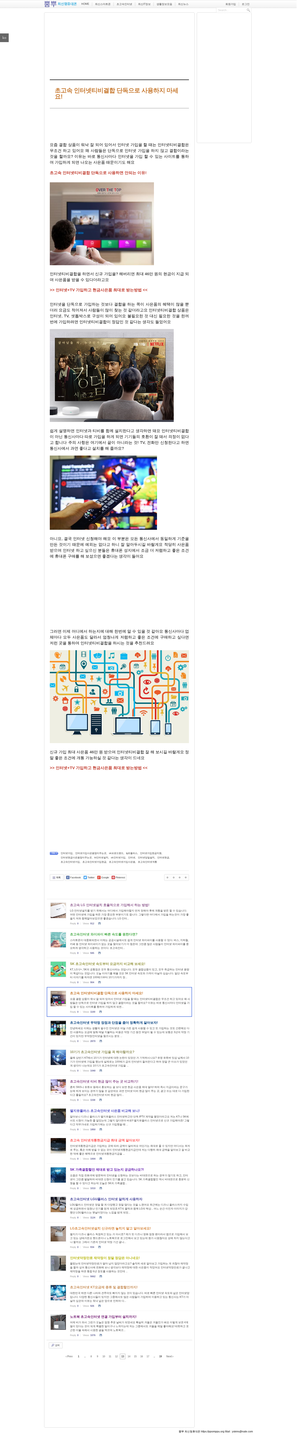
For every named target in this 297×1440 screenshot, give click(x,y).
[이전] (167, 877)
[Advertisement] (119, 45)
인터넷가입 (67, 853)
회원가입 (230, 4)
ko (4, 38)
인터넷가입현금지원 (151, 853)
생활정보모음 (164, 4)
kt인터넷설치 (101, 857)
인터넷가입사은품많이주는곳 (90, 853)
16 (141, 1356)
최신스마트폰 (103, 4)
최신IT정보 (144, 4)
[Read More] (119, 914)
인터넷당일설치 (146, 857)
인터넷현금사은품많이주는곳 (76, 857)
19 (160, 1356)
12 (116, 1356)
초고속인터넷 (124, 4)
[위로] (180, 877)
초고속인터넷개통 (147, 862)
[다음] (173, 877)
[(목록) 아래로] (186, 877)
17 (148, 1356)
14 (129, 1356)
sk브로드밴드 (116, 853)
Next (169, 1356)
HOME (85, 3)
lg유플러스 (131, 853)
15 (135, 1356)
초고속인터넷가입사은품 (122, 862)
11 (110, 1356)
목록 (58, 877)
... (84, 1356)
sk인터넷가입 (118, 857)
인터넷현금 (163, 857)
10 (103, 1356)
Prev (70, 1356)
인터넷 (131, 857)
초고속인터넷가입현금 (94, 862)
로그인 (246, 4)
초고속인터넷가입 (70, 862)
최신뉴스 (183, 4)
